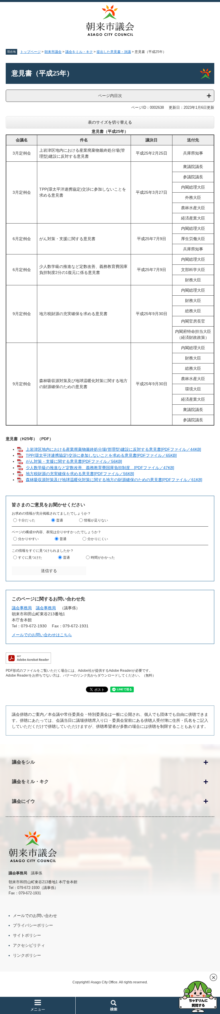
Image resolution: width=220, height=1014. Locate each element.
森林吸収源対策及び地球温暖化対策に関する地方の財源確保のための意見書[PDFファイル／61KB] (114, 479)
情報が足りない (96, 520)
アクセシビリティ (29, 945)
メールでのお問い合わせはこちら (42, 634)
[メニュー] (38, 1005)
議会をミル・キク (79, 52)
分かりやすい (28, 539)
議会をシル (23, 762)
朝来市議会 (53, 52)
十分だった (26, 520)
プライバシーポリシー (33, 925)
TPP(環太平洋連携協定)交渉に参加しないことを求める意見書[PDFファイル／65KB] (101, 455)
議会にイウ (23, 801)
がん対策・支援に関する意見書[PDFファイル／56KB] (74, 461)
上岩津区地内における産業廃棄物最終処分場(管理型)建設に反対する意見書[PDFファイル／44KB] (113, 449)
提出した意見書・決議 (114, 52)
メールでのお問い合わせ (35, 915)
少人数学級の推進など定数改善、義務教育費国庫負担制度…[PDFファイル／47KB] (100, 467)
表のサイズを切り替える (110, 122)
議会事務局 (22, 608)
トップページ (30, 52)
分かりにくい (97, 539)
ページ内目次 (110, 95)
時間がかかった (103, 558)
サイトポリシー (27, 935)
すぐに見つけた (30, 558)
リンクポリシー (27, 955)
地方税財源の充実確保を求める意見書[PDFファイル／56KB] (80, 473)
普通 (59, 520)
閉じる (213, 977)
